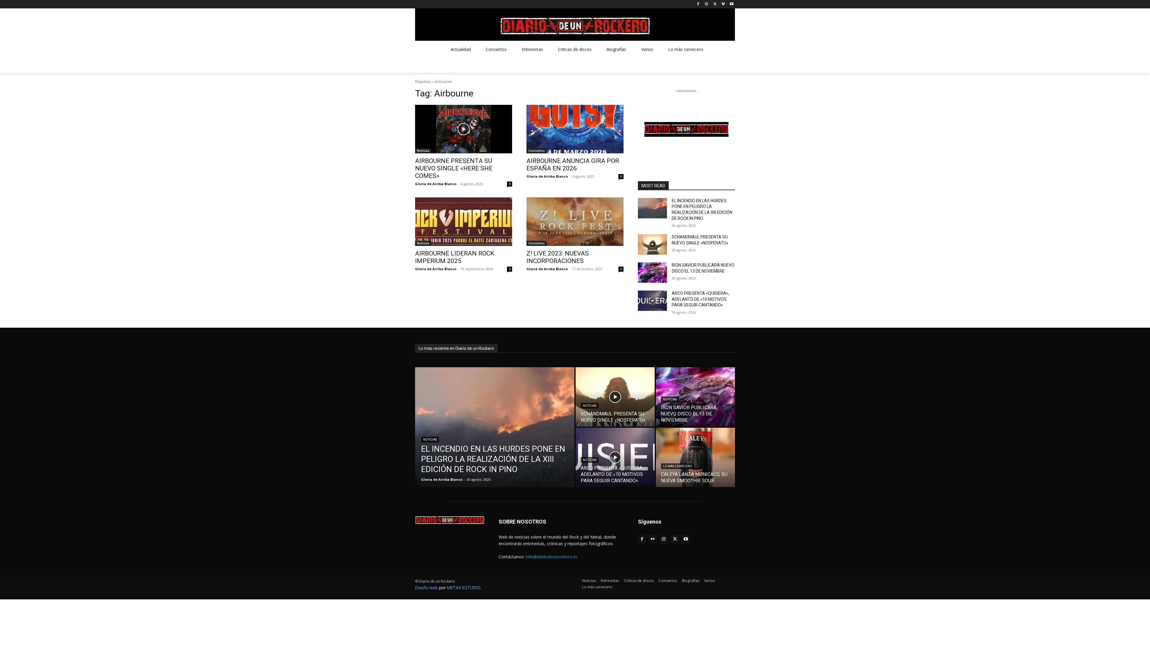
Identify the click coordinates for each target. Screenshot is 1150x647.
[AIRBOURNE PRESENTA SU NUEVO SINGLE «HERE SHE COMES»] (463, 129)
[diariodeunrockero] (575, 26)
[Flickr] (653, 539)
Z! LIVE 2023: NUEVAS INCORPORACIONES (557, 257)
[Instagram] (706, 4)
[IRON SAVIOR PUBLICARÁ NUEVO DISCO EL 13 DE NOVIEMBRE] (652, 272)
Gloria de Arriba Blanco (435, 184)
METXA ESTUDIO (463, 587)
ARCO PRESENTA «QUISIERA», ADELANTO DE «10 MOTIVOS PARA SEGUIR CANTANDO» (700, 299)
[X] (715, 4)
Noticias (423, 151)
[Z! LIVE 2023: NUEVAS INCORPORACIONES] (575, 221)
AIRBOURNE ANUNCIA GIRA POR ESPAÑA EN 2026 (572, 164)
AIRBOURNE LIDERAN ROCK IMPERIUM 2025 (454, 257)
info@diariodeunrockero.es (552, 557)
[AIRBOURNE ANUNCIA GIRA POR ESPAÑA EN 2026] (575, 129)
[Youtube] (731, 4)
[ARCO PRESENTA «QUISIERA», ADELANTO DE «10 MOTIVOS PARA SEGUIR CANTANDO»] (652, 301)
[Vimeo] (723, 4)
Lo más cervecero (677, 466)
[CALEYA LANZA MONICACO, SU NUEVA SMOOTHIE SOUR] (695, 457)
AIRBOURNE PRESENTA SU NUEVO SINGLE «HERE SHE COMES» (453, 168)
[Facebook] (698, 4)
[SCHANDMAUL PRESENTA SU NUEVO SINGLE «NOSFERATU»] (652, 244)
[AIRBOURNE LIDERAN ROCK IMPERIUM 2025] (463, 221)
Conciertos (536, 151)
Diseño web (426, 587)
